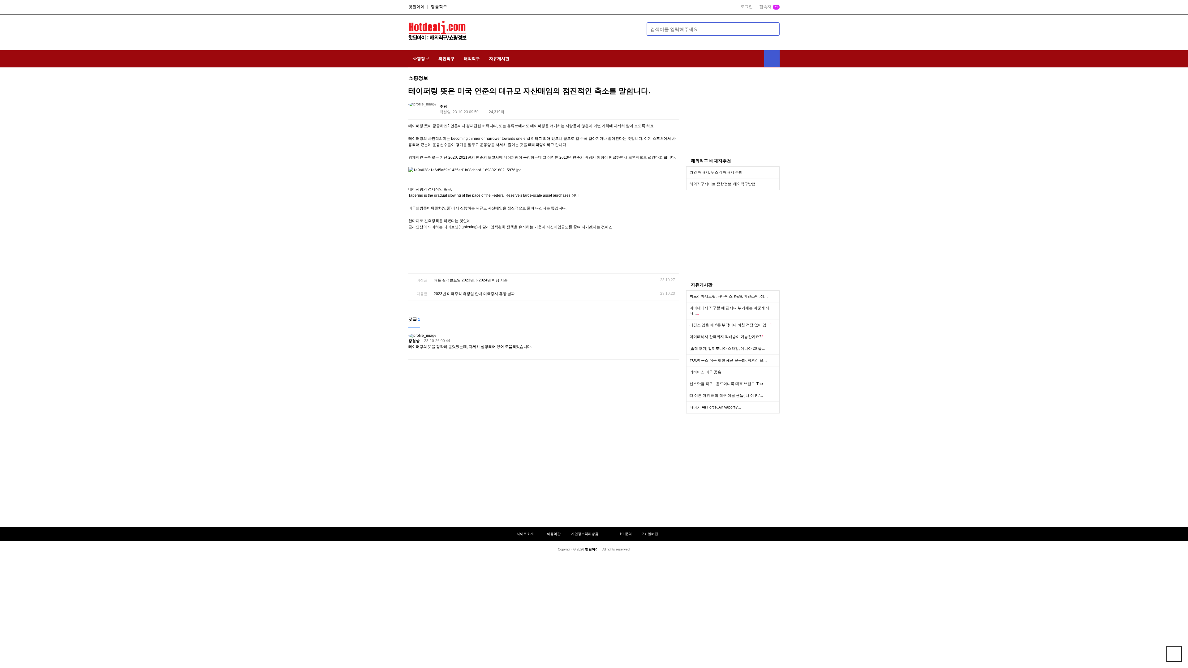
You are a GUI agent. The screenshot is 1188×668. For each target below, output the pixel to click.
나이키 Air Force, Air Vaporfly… (715, 407)
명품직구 (439, 7)
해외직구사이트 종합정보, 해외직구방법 (722, 184)
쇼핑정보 (421, 58)
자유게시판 (499, 58)
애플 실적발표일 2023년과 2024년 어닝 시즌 (471, 280)
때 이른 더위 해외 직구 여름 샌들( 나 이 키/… (726, 395)
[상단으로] (1174, 654)
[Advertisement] (555, 28)
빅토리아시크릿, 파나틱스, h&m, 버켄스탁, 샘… (729, 296)
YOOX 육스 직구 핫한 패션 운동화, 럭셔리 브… (728, 360)
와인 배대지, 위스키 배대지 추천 (716, 172)
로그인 (747, 7)
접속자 (768, 7)
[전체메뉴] (772, 58)
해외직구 (472, 58)
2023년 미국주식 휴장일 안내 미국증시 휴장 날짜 (474, 294)
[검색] (771, 29)
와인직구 (446, 58)
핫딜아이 (416, 7)
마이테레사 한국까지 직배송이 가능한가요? (727, 337)
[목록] (673, 107)
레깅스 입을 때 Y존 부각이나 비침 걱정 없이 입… (731, 325)
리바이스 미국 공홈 (705, 372)
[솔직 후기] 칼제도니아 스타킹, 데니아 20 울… (727, 348)
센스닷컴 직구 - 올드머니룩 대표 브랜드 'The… (728, 384)
